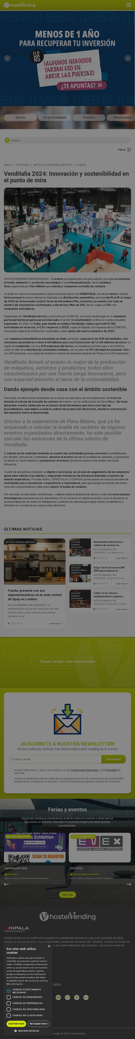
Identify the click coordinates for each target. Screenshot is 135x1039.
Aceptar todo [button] (16, 1023)
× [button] (49, 946)
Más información (15, 984)
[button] (28, 1030)
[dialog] (67, 519)
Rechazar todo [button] (38, 1023)
